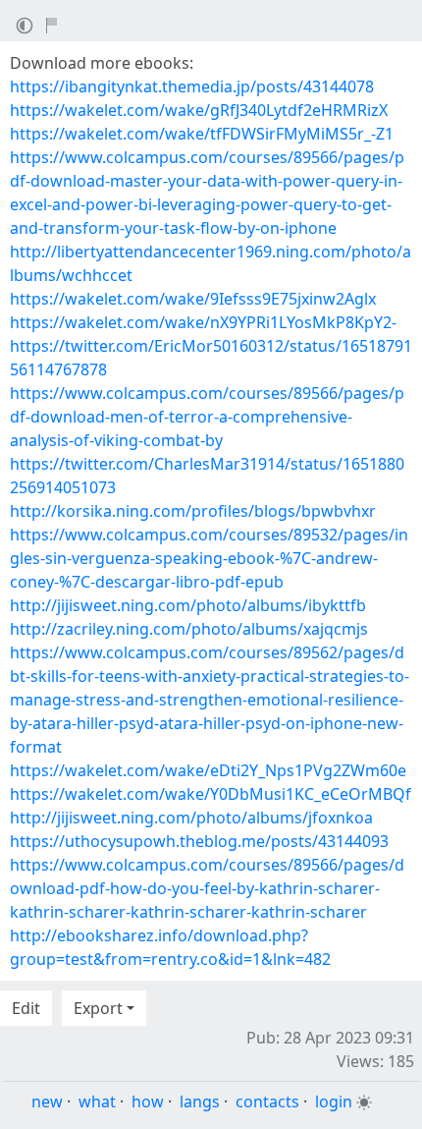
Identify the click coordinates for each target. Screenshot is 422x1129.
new (47, 1101)
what (97, 1101)
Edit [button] (26, 1008)
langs (200, 1101)
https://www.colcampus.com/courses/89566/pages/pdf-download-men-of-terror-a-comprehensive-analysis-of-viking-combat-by (207, 416)
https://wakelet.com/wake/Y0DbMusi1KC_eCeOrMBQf (210, 794)
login (333, 1101)
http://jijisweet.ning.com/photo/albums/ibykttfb (188, 605)
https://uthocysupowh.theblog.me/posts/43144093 (199, 841)
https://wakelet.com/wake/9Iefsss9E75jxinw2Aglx (193, 299)
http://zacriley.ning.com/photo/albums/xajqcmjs (189, 629)
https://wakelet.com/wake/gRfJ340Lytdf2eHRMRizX (199, 110)
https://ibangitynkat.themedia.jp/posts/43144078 (192, 86)
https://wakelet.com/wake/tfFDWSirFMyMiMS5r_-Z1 (202, 133)
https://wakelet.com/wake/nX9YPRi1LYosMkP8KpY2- (203, 322)
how (148, 1101)
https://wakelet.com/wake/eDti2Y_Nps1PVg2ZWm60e (208, 770)
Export (98, 1008)
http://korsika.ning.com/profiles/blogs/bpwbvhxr (193, 511)
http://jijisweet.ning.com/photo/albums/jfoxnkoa (191, 817)
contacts (267, 1101)
